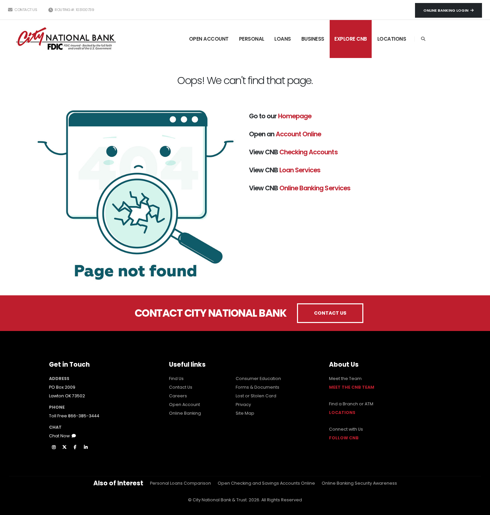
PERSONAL (251, 38)
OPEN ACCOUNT (209, 38)
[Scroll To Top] (478, 507)
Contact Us (25, 9)
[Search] (423, 39)
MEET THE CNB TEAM (351, 387)
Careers (178, 396)
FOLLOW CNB (344, 438)
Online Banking (185, 413)
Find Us (176, 378)
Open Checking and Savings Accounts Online (266, 483)
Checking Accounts (308, 152)
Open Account (184, 404)
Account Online (298, 134)
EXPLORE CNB (350, 38)
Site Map (245, 413)
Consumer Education (258, 378)
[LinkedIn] (85, 447)
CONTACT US (330, 313)
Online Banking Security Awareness (359, 483)
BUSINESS (312, 38)
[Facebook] (75, 447)
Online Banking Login (446, 10)
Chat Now (60, 436)
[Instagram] (53, 447)
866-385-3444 (83, 416)
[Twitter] (64, 447)
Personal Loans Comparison (180, 483)
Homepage (294, 116)
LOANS (282, 38)
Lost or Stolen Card (256, 396)
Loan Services (299, 170)
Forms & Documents (257, 387)
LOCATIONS (391, 38)
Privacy (243, 404)
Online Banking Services (314, 188)
